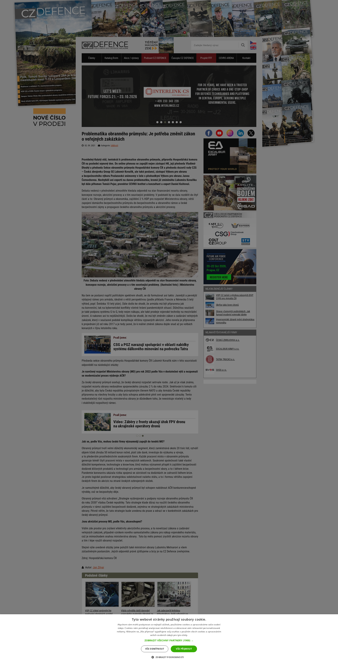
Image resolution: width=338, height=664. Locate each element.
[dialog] (169, 639)
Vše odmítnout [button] (154, 648)
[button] (169, 640)
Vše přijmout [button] (184, 648)
